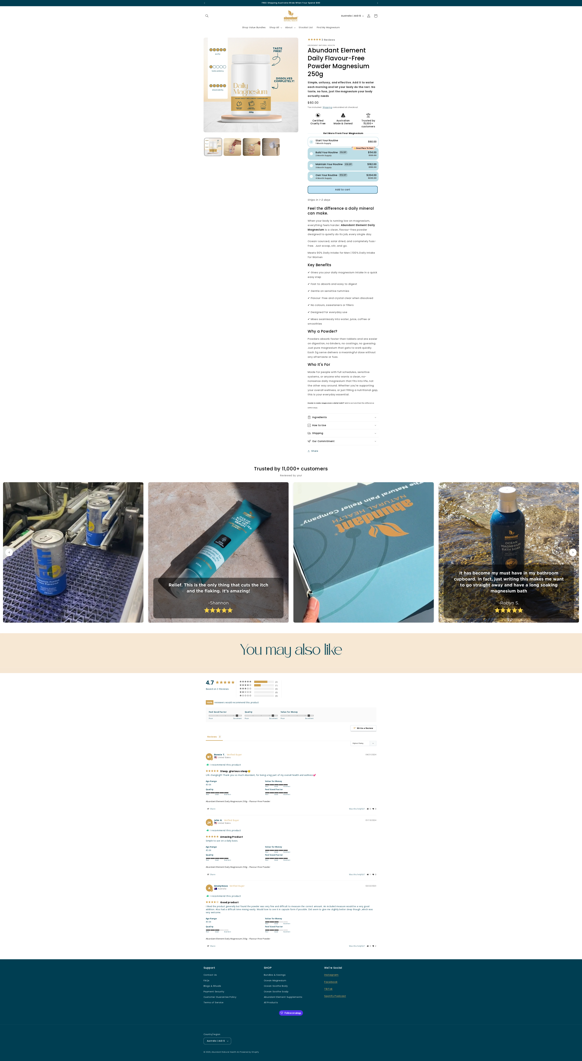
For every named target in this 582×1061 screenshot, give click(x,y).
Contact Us (210, 974)
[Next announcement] (377, 3)
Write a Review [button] (365, 728)
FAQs (207, 980)
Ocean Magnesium (275, 980)
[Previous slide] (9, 552)
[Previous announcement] (204, 3)
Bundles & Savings (275, 974)
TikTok (328, 989)
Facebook (330, 982)
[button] (207, 15)
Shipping (327, 107)
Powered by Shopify (249, 1052)
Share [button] (314, 451)
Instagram (331, 975)
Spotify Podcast (335, 996)
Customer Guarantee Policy (220, 997)
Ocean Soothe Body (276, 985)
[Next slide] (573, 552)
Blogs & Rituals (212, 985)
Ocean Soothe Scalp (276, 991)
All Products (271, 1002)
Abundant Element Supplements (283, 997)
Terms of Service (214, 1002)
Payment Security (214, 991)
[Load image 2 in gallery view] (232, 147)
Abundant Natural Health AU (225, 1052)
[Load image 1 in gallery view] (213, 147)
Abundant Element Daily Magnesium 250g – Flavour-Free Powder (238, 801)
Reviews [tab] (212, 736)
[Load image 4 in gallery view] (271, 147)
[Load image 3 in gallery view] (252, 147)
